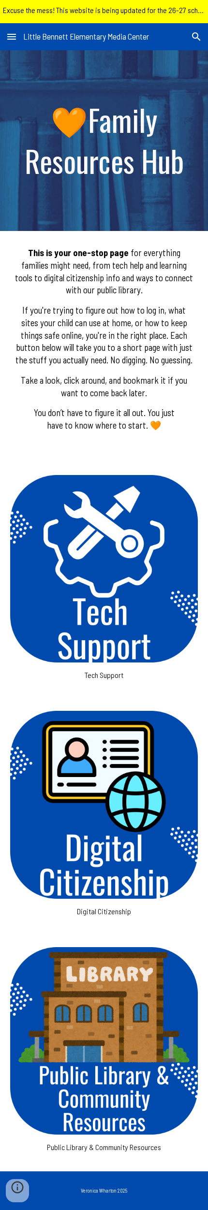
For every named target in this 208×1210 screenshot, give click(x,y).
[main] (104, 140)
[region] (104, 11)
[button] (11, 36)
